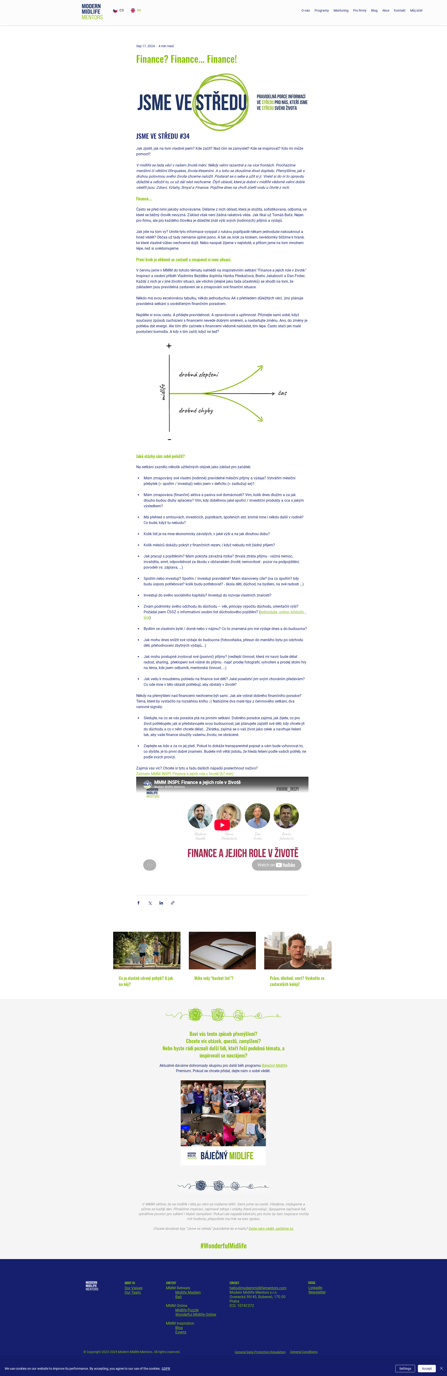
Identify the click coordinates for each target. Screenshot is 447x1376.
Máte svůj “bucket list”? (214, 978)
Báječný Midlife (274, 1065)
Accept (427, 1368)
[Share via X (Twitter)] (150, 903)
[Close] (441, 1368)
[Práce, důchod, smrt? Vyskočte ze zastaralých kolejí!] (298, 950)
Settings (405, 1368)
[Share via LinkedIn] (161, 903)
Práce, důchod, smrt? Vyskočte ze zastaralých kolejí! (297, 981)
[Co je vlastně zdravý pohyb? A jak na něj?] (146, 950)
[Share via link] (172, 903)
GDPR (166, 1368)
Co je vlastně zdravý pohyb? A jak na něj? (146, 981)
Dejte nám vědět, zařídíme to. (271, 1229)
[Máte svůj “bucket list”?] (222, 950)
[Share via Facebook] (138, 903)
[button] (321, 10)
